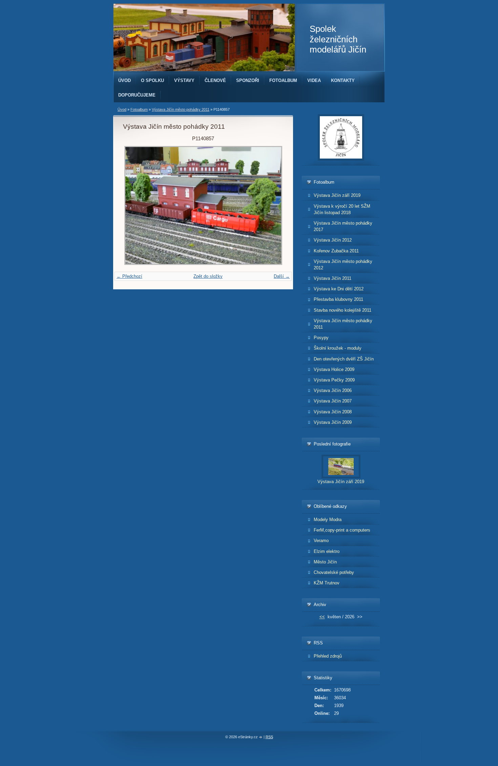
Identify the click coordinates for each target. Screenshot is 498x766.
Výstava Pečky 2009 (334, 379)
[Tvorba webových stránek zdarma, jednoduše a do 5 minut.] (261, 737)
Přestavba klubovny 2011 (338, 299)
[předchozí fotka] (134, 205)
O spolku (152, 80)
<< (322, 616)
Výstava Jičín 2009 (333, 422)
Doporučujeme (136, 95)
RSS (269, 737)
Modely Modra (327, 519)
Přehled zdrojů (328, 656)
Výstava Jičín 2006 (333, 390)
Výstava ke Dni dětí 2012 (339, 288)
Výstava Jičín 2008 (333, 411)
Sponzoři (247, 80)
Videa (314, 80)
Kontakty (343, 80)
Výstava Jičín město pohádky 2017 (343, 226)
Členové (215, 80)
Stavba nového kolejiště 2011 (342, 310)
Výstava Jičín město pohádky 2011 (180, 109)
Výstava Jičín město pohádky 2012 (343, 264)
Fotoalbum (283, 80)
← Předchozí (129, 276)
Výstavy (184, 80)
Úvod (124, 80)
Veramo (321, 540)
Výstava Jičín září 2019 (337, 195)
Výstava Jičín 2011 (332, 278)
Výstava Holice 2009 (334, 369)
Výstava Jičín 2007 (333, 400)
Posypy (321, 337)
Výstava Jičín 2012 (333, 240)
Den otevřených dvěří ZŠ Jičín (344, 358)
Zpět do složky (208, 276)
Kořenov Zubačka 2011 (336, 250)
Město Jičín (325, 561)
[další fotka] (272, 205)
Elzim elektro (326, 551)
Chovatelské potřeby (334, 572)
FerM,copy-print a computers (342, 530)
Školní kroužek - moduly (337, 348)
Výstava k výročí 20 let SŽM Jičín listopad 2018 (342, 209)
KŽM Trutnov (326, 582)
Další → (282, 276)
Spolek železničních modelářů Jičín (338, 39)
